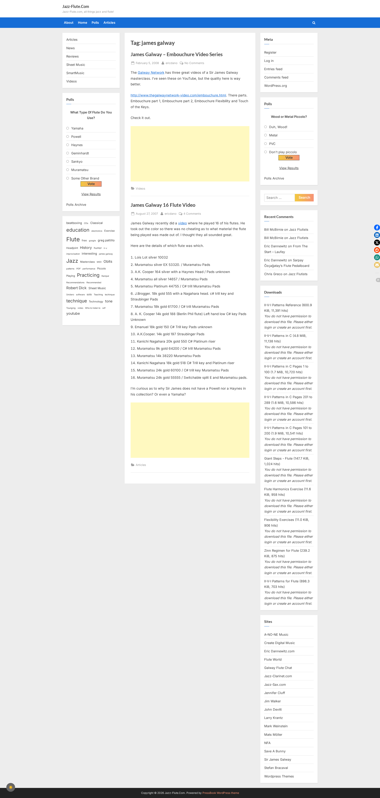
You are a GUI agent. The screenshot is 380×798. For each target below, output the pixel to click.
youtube (73, 313)
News (70, 48)
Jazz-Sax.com (275, 685)
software (80, 294)
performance (89, 268)
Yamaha (77, 128)
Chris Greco (273, 274)
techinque (110, 294)
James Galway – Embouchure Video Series (177, 54)
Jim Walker (272, 701)
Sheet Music (75, 65)
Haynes (77, 145)
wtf (103, 308)
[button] (377, 227)
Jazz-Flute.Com (75, 6)
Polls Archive (76, 205)
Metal (273, 135)
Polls (95, 23)
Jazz (72, 261)
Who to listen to (92, 308)
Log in (269, 61)
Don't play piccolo (283, 152)
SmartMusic (75, 73)
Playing (70, 275)
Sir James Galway (277, 759)
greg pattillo (106, 240)
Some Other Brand (85, 178)
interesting (89, 253)
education (77, 230)
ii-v (105, 248)
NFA (267, 743)
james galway (106, 254)
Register (270, 52)
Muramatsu (79, 170)
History (86, 248)
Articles (109, 23)
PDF (78, 268)
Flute (73, 239)
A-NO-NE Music (276, 635)
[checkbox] (10, 787)
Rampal (105, 276)
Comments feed (276, 77)
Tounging (71, 308)
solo (89, 294)
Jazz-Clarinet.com (278, 676)
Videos (140, 188)
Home (82, 23)
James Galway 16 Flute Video (163, 205)
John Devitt (273, 709)
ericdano (172, 63)
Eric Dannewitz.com (279, 651)
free (84, 240)
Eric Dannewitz (275, 246)
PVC (272, 144)
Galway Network (151, 73)
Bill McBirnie (273, 229)
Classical (96, 223)
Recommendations (75, 282)
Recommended (93, 282)
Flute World (273, 659)
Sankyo (77, 161)
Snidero (70, 294)
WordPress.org (275, 86)
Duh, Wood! (278, 127)
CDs (86, 223)
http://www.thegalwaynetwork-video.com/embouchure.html (178, 95)
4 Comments (192, 214)
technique (76, 300)
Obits (108, 261)
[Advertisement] (190, 153)
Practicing (88, 275)
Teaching (98, 294)
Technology (96, 301)
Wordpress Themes (279, 776)
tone (108, 301)
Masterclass (87, 261)
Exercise (109, 230)
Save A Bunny (275, 751)
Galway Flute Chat (278, 668)
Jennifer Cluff (274, 693)
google (92, 240)
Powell (76, 137)
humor (98, 247)
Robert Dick (76, 288)
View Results (91, 194)
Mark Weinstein (276, 726)
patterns (70, 268)
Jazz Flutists (298, 229)
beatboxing (74, 223)
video (182, 223)
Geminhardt (80, 153)
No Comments (194, 63)
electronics (96, 231)
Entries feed (273, 69)
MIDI (99, 262)
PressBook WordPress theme (220, 792)
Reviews (72, 56)
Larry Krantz (273, 718)
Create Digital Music (279, 643)
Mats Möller (273, 735)
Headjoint (72, 247)
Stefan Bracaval (276, 768)
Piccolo (101, 268)
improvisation (73, 254)
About (68, 23)
